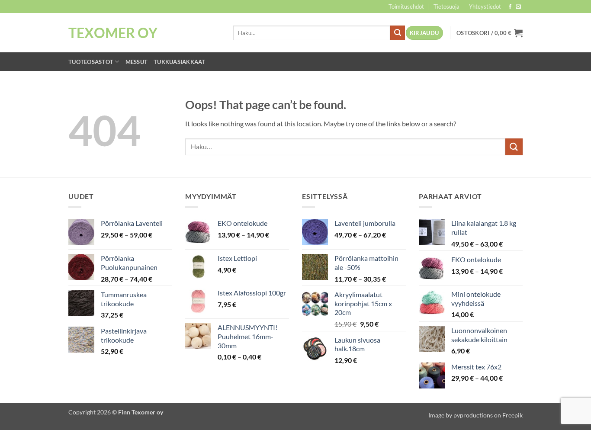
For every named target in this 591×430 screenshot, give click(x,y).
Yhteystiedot (485, 6)
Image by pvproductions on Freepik (475, 415)
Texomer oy (112, 33)
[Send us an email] (518, 7)
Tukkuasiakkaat (180, 61)
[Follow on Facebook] (510, 7)
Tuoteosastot (90, 61)
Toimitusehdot (406, 6)
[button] (424, 33)
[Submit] (397, 33)
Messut (136, 61)
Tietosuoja (446, 6)
